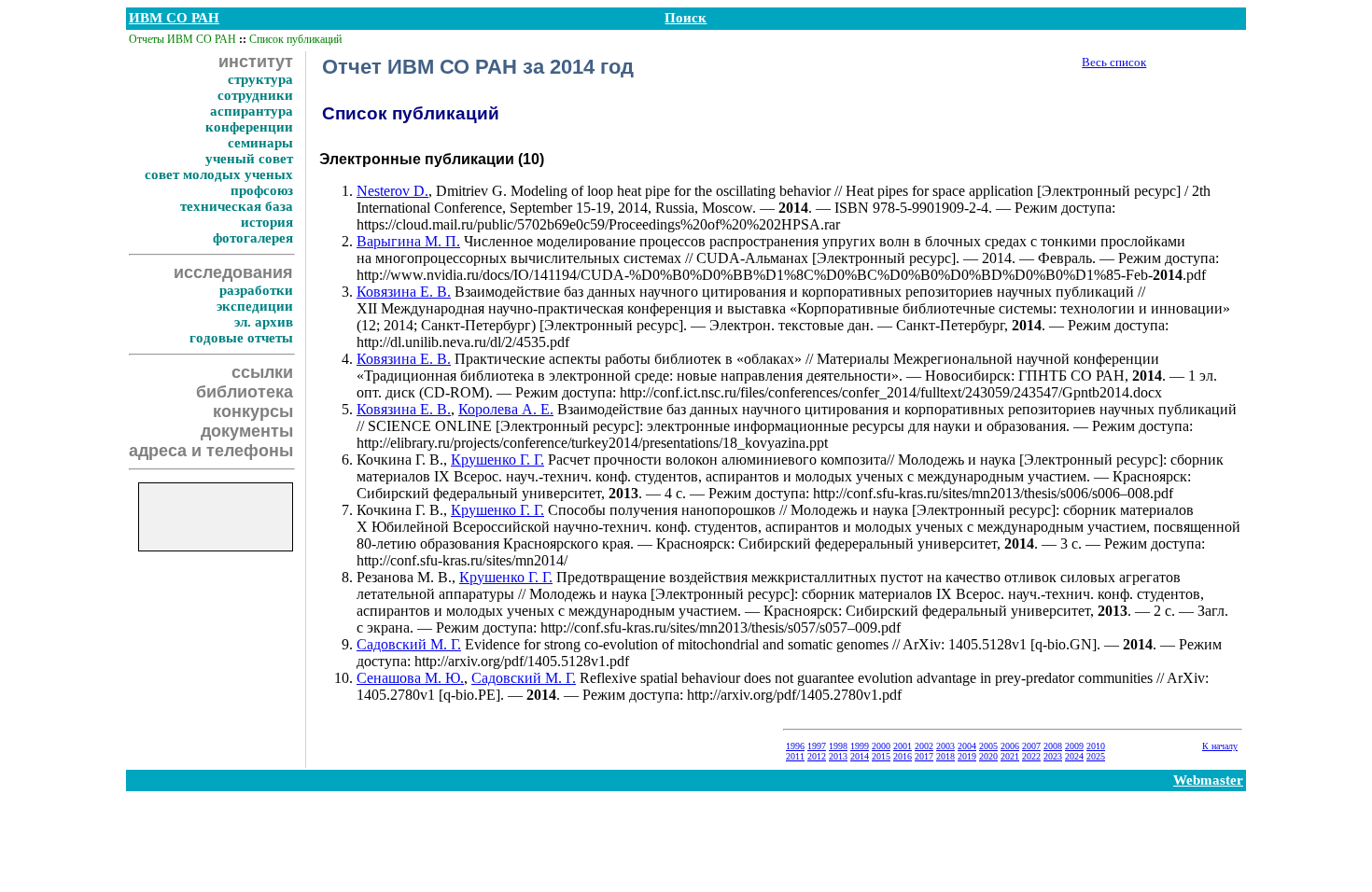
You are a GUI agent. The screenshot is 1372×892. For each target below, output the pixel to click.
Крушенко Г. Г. (497, 459)
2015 (881, 756)
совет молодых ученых (219, 174)
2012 (816, 756)
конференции (249, 126)
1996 (795, 746)
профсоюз (262, 190)
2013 (838, 756)
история (267, 222)
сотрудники (255, 95)
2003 (945, 746)
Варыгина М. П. (408, 241)
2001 (902, 746)
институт (255, 61)
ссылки (262, 372)
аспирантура (251, 111)
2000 (881, 746)
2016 (902, 756)
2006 (1010, 746)
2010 (1095, 746)
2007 (1031, 746)
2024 (1074, 756)
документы (247, 431)
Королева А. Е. (505, 409)
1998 (838, 746)
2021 (1010, 756)
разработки (256, 290)
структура (260, 79)
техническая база (236, 206)
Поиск (686, 17)
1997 (816, 746)
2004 (967, 746)
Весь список (1114, 62)
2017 (924, 756)
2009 (1074, 746)
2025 (1095, 756)
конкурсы (253, 411)
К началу (1220, 746)
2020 (988, 756)
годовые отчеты (241, 337)
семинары (260, 142)
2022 (1031, 756)
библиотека (244, 392)
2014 (859, 756)
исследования (233, 272)
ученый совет (249, 158)
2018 (945, 756)
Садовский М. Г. (409, 644)
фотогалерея (253, 237)
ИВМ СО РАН (174, 17)
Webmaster (1208, 780)
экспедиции (255, 306)
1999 (859, 746)
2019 (967, 756)
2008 (1052, 746)
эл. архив (263, 321)
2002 (924, 746)
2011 (795, 756)
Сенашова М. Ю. (410, 678)
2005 (988, 746)
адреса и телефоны (211, 450)
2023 (1052, 756)
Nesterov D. (392, 191)
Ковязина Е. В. (404, 292)
